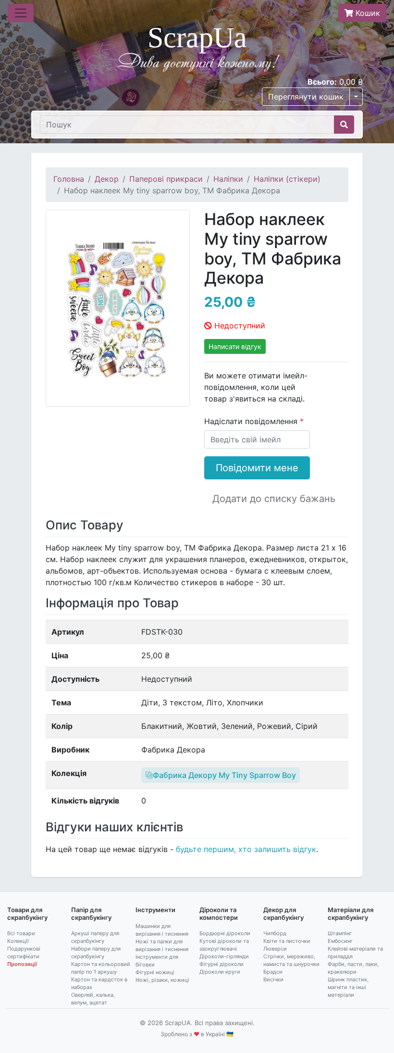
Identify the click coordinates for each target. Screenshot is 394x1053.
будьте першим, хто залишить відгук (246, 849)
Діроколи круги (219, 971)
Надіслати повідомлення (252, 421)
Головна (68, 179)
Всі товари (21, 933)
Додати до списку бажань (273, 498)
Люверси (275, 948)
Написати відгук (235, 346)
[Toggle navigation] (21, 13)
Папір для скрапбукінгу (91, 913)
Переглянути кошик (306, 96)
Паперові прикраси (166, 179)
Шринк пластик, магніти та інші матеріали (348, 987)
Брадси (273, 971)
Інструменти (155, 910)
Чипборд (274, 933)
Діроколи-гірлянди (224, 956)
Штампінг (340, 933)
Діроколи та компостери (218, 913)
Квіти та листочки (286, 941)
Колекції (18, 941)
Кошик (366, 13)
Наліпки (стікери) (287, 179)
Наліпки (228, 179)
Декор (107, 179)
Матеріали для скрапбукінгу (350, 913)
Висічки (273, 979)
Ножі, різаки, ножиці (162, 980)
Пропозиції (22, 964)
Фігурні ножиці (154, 972)
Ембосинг (340, 941)
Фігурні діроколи (221, 964)
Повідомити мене (257, 468)
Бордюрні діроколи (224, 933)
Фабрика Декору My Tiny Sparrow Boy (224, 775)
